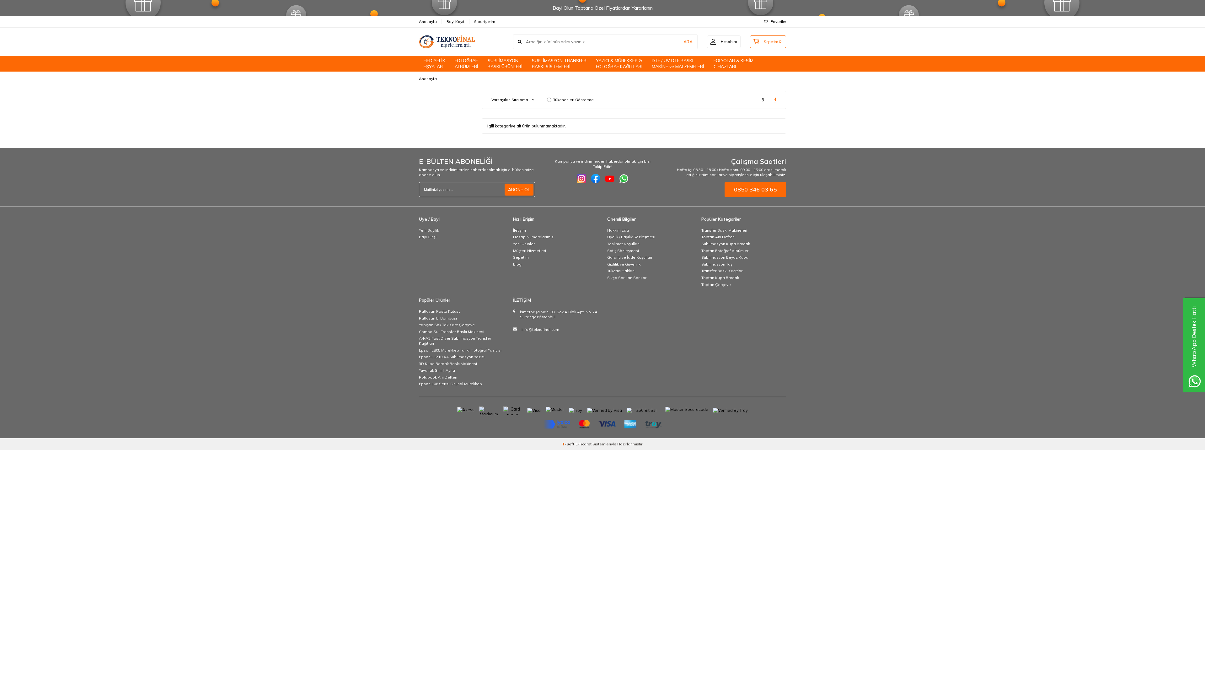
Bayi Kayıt (455, 21)
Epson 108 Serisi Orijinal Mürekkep (450, 383)
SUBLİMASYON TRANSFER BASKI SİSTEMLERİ (559, 63)
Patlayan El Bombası (438, 318)
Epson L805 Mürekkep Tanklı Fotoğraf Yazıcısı (460, 350)
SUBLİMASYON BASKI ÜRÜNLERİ (505, 63)
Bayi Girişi (427, 236)
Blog (517, 264)
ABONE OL (519, 189)
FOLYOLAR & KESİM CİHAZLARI (733, 63)
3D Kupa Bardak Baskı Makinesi (448, 363)
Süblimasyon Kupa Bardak (725, 243)
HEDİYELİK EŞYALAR (434, 63)
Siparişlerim (484, 21)
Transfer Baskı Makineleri (724, 230)
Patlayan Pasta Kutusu (440, 311)
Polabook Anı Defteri (438, 377)
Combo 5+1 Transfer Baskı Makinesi (451, 331)
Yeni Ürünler (524, 243)
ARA (688, 42)
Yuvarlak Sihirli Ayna (437, 370)
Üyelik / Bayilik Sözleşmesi (631, 236)
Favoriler (778, 21)
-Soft (569, 444)
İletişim (519, 230)
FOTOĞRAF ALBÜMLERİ (466, 63)
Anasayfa (428, 21)
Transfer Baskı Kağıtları (722, 270)
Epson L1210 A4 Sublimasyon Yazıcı (452, 356)
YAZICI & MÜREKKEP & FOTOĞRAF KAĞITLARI (619, 63)
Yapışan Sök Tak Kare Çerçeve (447, 324)
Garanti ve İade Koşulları (629, 257)
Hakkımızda (618, 230)
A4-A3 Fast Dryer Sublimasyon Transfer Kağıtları (455, 341)
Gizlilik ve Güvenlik (623, 264)
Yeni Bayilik (429, 230)
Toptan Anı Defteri (718, 236)
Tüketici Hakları (621, 270)
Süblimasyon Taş (716, 264)
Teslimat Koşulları (623, 243)
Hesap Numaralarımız (533, 236)
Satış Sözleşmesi (623, 250)
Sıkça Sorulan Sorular (626, 277)
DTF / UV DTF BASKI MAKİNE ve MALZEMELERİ (678, 63)
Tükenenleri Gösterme (573, 99)
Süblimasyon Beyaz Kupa (724, 257)
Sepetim (521, 257)
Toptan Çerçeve (716, 284)
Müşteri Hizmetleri (529, 250)
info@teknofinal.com (540, 329)
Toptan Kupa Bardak (720, 277)
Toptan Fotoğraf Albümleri (725, 250)
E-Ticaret (584, 444)
